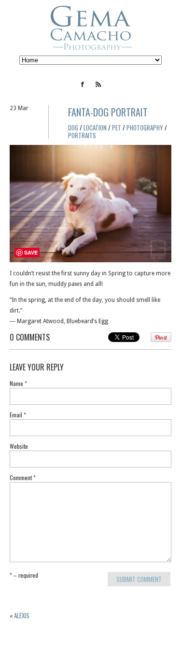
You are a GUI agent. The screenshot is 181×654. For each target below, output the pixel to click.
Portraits (82, 135)
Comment (23, 478)
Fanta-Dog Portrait (108, 112)
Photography (144, 127)
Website (19, 446)
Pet (116, 127)
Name (18, 384)
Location (95, 127)
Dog (73, 127)
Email (18, 415)
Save (31, 252)
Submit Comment (139, 579)
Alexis (21, 615)
